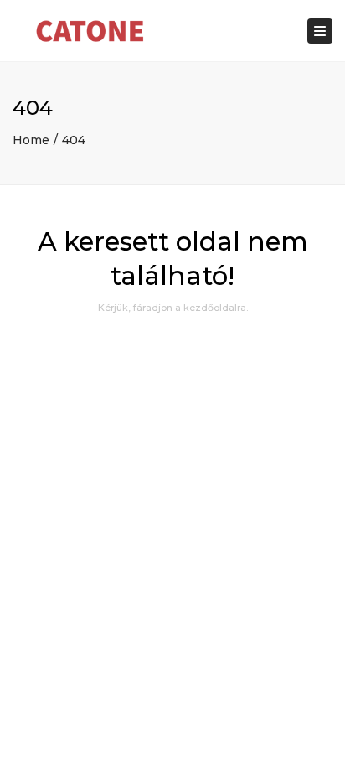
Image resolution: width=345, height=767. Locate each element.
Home (31, 140)
